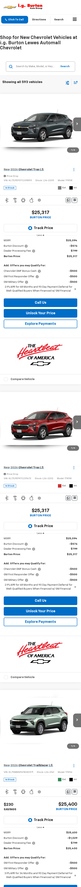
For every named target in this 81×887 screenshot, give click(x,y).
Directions (39, 19)
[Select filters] (67, 82)
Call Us (40, 302)
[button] (14, 19)
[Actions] (73, 169)
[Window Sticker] (74, 200)
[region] (40, 266)
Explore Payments (40, 324)
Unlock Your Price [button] (40, 313)
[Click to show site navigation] (75, 20)
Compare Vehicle (23, 379)
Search (65, 66)
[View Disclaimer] (39, 200)
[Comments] (68, 200)
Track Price (43, 228)
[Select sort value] (75, 82)
